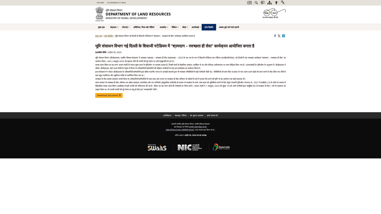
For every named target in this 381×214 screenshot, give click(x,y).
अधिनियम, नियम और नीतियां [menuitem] (143, 27)
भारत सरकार (100, 2)
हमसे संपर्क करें (212, 115)
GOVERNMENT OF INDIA (116, 2)
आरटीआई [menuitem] (195, 27)
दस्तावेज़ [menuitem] (163, 27)
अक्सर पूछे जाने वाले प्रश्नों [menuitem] (229, 27)
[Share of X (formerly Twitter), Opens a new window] (279, 36)
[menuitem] (256, 2)
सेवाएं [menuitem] (184, 27)
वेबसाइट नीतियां (180, 115)
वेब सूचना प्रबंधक (196, 115)
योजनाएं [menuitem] (125, 27)
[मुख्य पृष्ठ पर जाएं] (249, 2)
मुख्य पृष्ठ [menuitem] (101, 27)
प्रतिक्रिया (167, 115)
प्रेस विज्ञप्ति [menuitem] (208, 27)
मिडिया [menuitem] (174, 27)
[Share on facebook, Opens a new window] (275, 36)
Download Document (108, 95)
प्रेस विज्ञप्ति (108, 35)
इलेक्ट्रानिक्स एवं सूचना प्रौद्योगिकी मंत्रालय (180, 130)
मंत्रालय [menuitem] (113, 27)
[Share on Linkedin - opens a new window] (284, 36)
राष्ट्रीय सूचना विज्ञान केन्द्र (198, 127)
